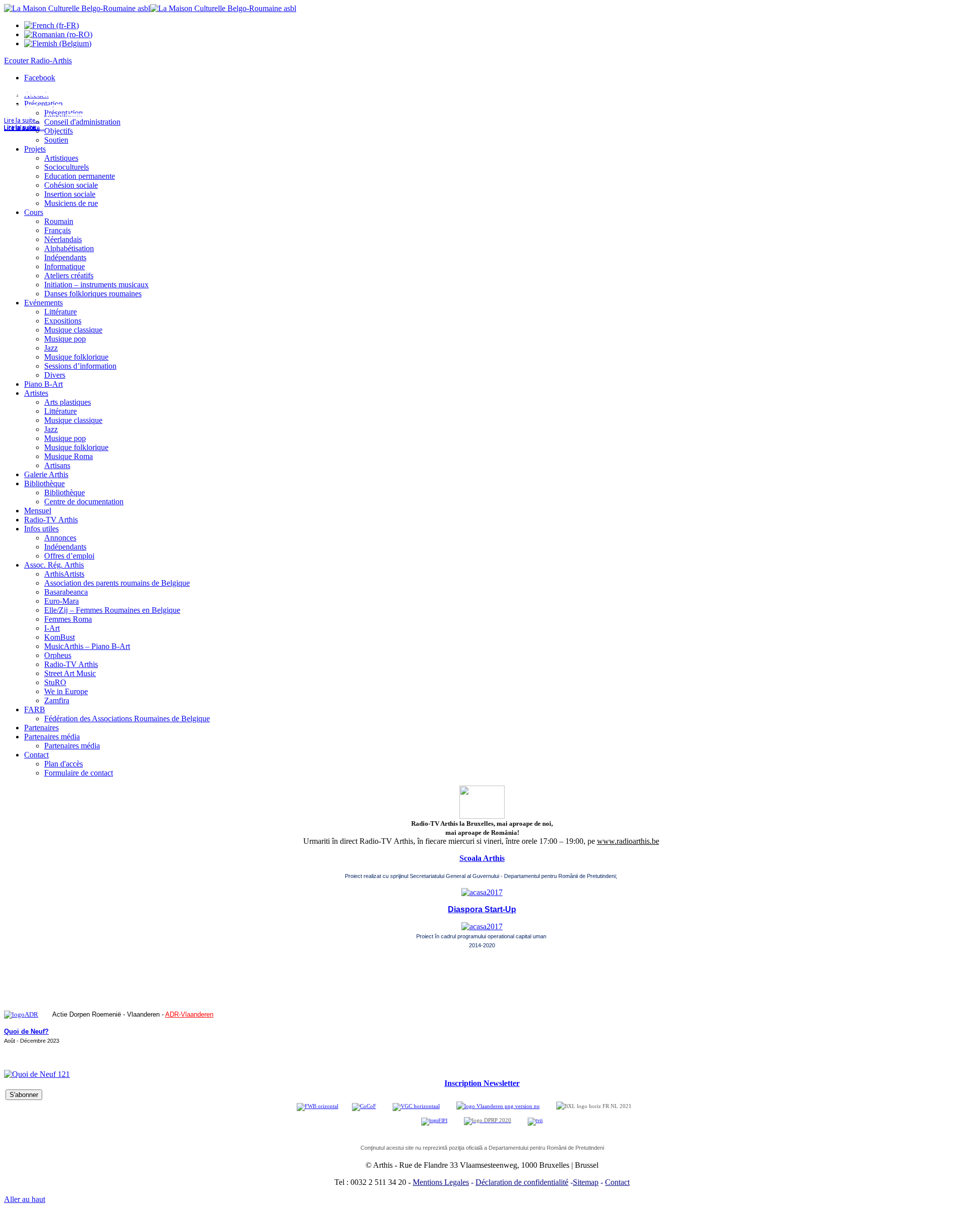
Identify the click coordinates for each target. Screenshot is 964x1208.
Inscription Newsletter (482, 1083)
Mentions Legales (441, 1182)
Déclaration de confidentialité (521, 1182)
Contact (617, 1182)
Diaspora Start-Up (482, 909)
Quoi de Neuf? (26, 1031)
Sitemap (585, 1182)
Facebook (39, 77)
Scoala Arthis (482, 858)
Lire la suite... (22, 128)
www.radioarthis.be (628, 841)
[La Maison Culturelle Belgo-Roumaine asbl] (150, 8)
